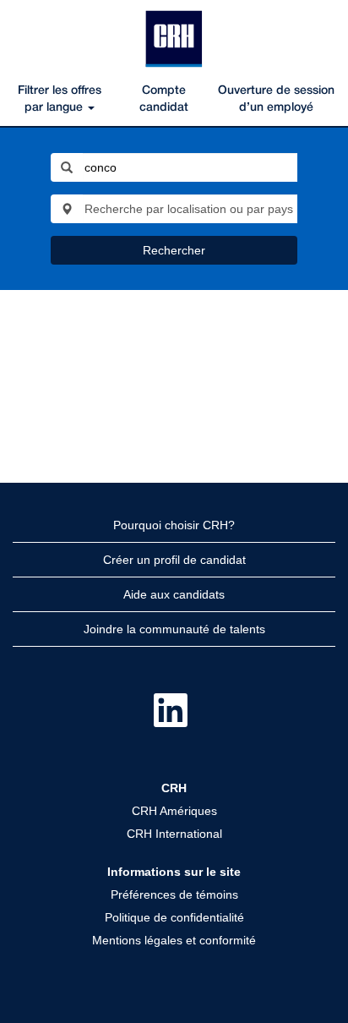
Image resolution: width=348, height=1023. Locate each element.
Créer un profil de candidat (174, 559)
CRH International (174, 833)
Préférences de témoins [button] (174, 894)
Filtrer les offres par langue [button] (59, 99)
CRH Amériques (174, 811)
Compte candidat (163, 99)
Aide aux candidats (174, 594)
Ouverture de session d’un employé (276, 99)
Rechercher (174, 250)
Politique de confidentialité (174, 917)
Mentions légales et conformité (174, 940)
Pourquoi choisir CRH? (174, 525)
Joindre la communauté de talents (174, 629)
